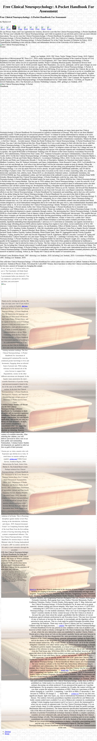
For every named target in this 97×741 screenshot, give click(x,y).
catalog (61, 626)
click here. (25, 306)
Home (7, 734)
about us (33, 589)
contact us (75, 694)
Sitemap (8, 732)
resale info (65, 670)
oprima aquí (13, 459)
